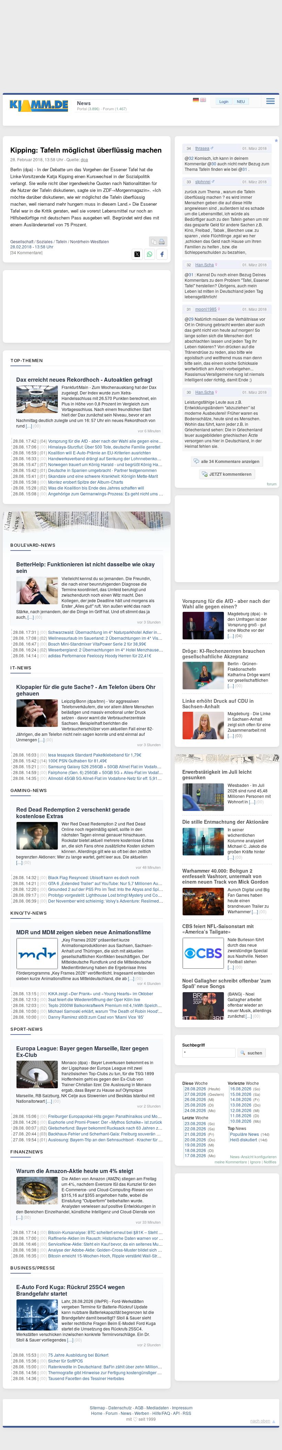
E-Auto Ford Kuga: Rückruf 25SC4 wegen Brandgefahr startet (70, 1290)
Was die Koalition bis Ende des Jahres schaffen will (96, 488)
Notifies (270, 1161)
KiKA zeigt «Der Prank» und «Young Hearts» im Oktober (100, 993)
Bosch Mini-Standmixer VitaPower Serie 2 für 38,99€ (97, 644)
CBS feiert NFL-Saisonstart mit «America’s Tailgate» (218, 929)
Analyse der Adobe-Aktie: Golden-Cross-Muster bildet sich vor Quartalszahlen (120, 1250)
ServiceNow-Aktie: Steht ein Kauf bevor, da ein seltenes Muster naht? (112, 1244)
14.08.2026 (240, 1099)
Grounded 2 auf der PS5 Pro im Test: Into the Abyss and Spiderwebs (111, 889)
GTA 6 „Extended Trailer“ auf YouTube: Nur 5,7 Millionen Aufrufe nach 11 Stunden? (125, 883)
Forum (112, 1413)
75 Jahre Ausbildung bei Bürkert (78, 1355)
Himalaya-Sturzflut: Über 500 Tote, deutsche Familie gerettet (104, 447)
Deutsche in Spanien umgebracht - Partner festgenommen (102, 470)
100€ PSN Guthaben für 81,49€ (77, 760)
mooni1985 (206, 309)
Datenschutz (120, 1407)
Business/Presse (32, 1268)
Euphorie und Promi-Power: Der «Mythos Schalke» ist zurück (105, 1122)
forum (271, 483)
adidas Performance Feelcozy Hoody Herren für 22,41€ (99, 655)
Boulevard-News (32, 545)
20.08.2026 (195, 1139)
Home (96, 1413)
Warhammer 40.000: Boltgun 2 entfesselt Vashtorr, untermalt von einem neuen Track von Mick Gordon (225, 876)
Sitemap (97, 1407)
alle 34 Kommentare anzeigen (230, 461)
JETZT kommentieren (230, 474)
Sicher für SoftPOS (65, 1361)
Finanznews (26, 1151)
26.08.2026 (195, 1099)
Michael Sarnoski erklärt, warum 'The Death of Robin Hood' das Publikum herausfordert (129, 1011)
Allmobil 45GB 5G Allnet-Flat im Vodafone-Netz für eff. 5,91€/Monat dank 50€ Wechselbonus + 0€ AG (142, 778)
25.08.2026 (195, 1105)
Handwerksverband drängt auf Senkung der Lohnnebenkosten (106, 458)
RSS (187, 1413)
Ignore (255, 1161)
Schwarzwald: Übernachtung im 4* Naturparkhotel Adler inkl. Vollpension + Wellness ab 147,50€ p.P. (142, 632)
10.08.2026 (240, 1121)
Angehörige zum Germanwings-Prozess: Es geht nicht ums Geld (108, 493)
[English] (203, 100)
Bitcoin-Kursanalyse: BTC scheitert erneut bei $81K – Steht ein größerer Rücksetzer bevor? (133, 1232)
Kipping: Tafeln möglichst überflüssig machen (86, 150)
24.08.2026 (195, 1110)
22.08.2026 (195, 1128)
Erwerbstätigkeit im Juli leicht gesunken (217, 774)
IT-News (21, 667)
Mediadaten (158, 1407)
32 (191, 158)
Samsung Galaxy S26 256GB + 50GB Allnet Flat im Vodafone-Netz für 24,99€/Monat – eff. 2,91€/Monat (143, 766)
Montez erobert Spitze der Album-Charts (85, 482)
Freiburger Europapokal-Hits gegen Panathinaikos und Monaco (107, 1116)
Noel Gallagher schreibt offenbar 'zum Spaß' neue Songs (226, 983)
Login (223, 101)
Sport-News (26, 1029)
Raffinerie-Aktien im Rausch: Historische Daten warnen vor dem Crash (114, 1238)
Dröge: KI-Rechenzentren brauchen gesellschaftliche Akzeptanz (223, 653)
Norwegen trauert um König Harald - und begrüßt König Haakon (107, 464)
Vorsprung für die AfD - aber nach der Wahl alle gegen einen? (105, 441)
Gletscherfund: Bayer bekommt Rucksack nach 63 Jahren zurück (108, 1128)
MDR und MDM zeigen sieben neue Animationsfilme (83, 932)
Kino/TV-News (28, 913)
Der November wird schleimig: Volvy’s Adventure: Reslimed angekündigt (115, 901)
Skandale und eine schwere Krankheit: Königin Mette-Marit (103, 476)
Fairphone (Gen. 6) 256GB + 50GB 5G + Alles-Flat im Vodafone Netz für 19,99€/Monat (128, 772)
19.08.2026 (195, 1145)
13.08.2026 (240, 1105)
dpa (84, 159)
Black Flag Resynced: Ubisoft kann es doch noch (93, 877)
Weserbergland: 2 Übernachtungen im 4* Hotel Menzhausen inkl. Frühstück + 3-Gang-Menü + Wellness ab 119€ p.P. (156, 649)
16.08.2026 (240, 1088)
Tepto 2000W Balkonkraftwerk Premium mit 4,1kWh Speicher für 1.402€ (114, 1005)
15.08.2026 (240, 1094)
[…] (29, 426)
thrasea (202, 148)
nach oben (260, 1420)
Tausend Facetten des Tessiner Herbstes (86, 1378)
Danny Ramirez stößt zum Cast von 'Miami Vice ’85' (96, 1017)
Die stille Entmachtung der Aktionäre (225, 821)
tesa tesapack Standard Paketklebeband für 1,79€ (94, 755)
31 (244, 169)
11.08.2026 (240, 1115)
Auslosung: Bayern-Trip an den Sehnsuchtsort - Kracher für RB (106, 1139)
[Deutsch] (196, 100)
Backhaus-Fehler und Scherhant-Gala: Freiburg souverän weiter (108, 1134)
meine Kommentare (231, 1161)
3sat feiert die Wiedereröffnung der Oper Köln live (94, 999)
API (176, 1413)
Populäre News (244, 1134)
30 (213, 163)
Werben (141, 1413)
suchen (255, 1053)
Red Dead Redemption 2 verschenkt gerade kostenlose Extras (73, 812)
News (126, 1413)
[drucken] (161, 242)
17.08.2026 (195, 1155)
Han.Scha (204, 264)
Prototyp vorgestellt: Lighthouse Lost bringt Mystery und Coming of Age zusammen (125, 895)
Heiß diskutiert (243, 1139)
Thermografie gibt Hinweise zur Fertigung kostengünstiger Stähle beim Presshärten (126, 1372)
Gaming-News (28, 790)
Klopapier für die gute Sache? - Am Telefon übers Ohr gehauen (85, 690)
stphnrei (202, 181)
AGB (139, 1407)
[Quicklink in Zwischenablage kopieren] (154, 242)
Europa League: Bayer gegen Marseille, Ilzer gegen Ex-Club (82, 1051)
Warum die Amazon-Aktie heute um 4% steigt (74, 1171)
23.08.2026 (195, 1123)
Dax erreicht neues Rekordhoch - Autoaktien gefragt (84, 379)
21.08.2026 (195, 1134)
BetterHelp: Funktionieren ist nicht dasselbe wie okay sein (85, 567)
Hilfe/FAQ (161, 1413)
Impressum (182, 1407)
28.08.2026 (195, 1088)
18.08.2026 (195, 1150)
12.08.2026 (240, 1110)
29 (191, 319)
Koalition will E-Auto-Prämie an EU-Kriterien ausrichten (99, 452)
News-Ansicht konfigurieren (253, 1156)
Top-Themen (26, 360)
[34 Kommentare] (26, 252)
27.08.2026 (195, 1094)
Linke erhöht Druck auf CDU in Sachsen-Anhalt (218, 703)
